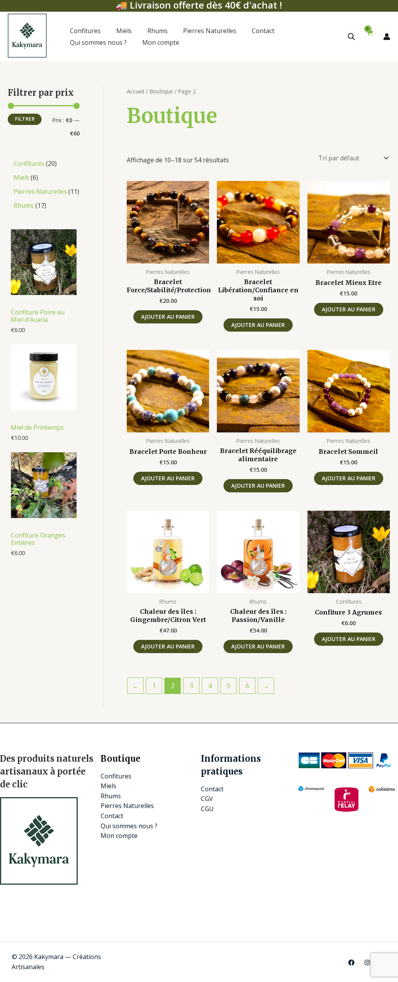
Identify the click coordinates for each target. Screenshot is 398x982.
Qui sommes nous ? (98, 42)
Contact (263, 30)
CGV (207, 798)
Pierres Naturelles (209, 30)
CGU (207, 809)
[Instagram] (367, 962)
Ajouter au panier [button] (168, 316)
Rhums (157, 30)
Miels (124, 30)
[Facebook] (351, 962)
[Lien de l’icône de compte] (386, 36)
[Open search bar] (351, 36)
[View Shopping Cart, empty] (369, 36)
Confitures (85, 30)
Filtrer (25, 119)
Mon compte (160, 42)
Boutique (161, 91)
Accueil (135, 91)
